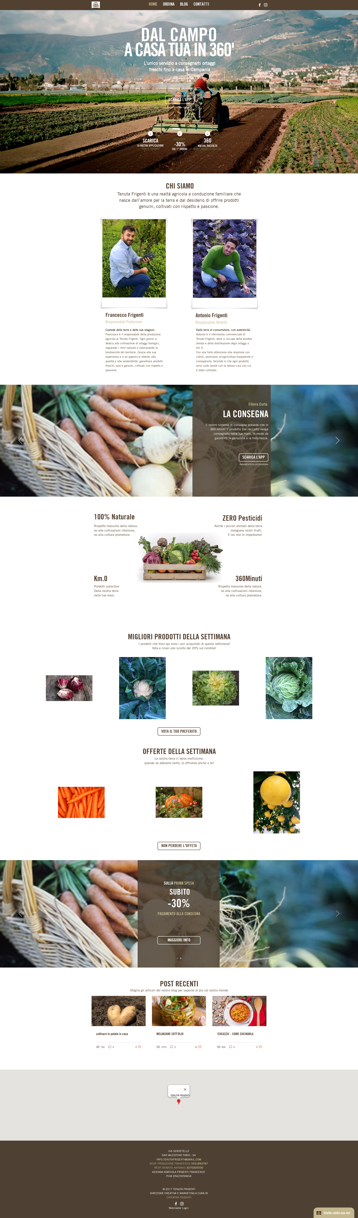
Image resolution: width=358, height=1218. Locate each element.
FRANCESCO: (191, 1163)
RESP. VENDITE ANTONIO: (170, 1167)
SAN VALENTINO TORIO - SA (179, 1155)
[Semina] (175, 489)
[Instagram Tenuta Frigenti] (265, 5)
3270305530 (194, 1167)
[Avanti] (337, 441)
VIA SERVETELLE (178, 1151)
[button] (179, 846)
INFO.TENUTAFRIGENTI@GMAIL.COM (178, 1159)
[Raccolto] (179, 489)
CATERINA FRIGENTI (179, 1197)
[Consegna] (182, 489)
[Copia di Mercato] (180, 958)
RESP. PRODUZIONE (162, 1163)
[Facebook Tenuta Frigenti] (259, 5)
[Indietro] (20, 441)
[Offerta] (177, 958)
